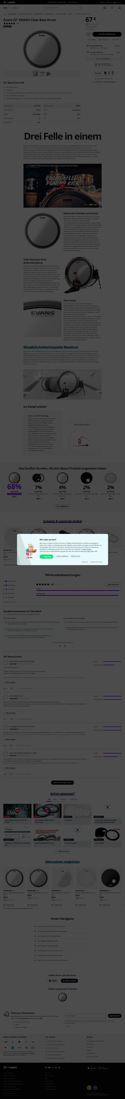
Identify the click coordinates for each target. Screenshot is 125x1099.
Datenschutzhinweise (96, 562)
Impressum (85, 562)
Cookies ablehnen (62, 556)
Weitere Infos (75, 556)
